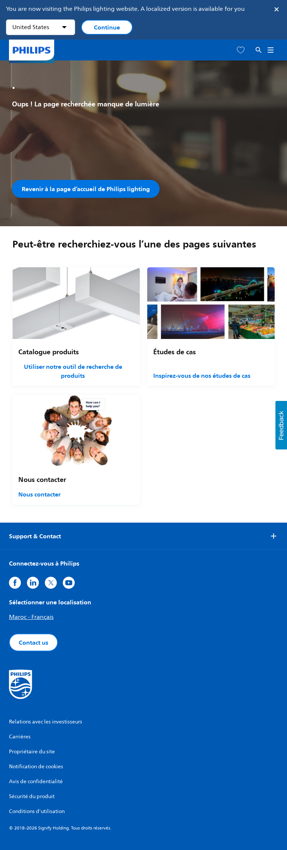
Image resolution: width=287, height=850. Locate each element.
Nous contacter (39, 494)
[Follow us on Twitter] (51, 583)
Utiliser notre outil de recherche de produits (73, 371)
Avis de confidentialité (36, 781)
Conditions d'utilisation (37, 811)
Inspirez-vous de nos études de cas (201, 375)
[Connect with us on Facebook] (15, 583)
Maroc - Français (31, 617)
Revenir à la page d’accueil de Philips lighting (86, 189)
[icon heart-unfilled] (240, 50)
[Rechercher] (258, 50)
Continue (107, 27)
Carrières (20, 736)
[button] (281, 425)
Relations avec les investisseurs (45, 721)
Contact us (33, 642)
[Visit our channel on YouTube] (69, 583)
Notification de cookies (36, 766)
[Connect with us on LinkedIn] (33, 583)
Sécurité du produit (32, 796)
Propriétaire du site (32, 751)
